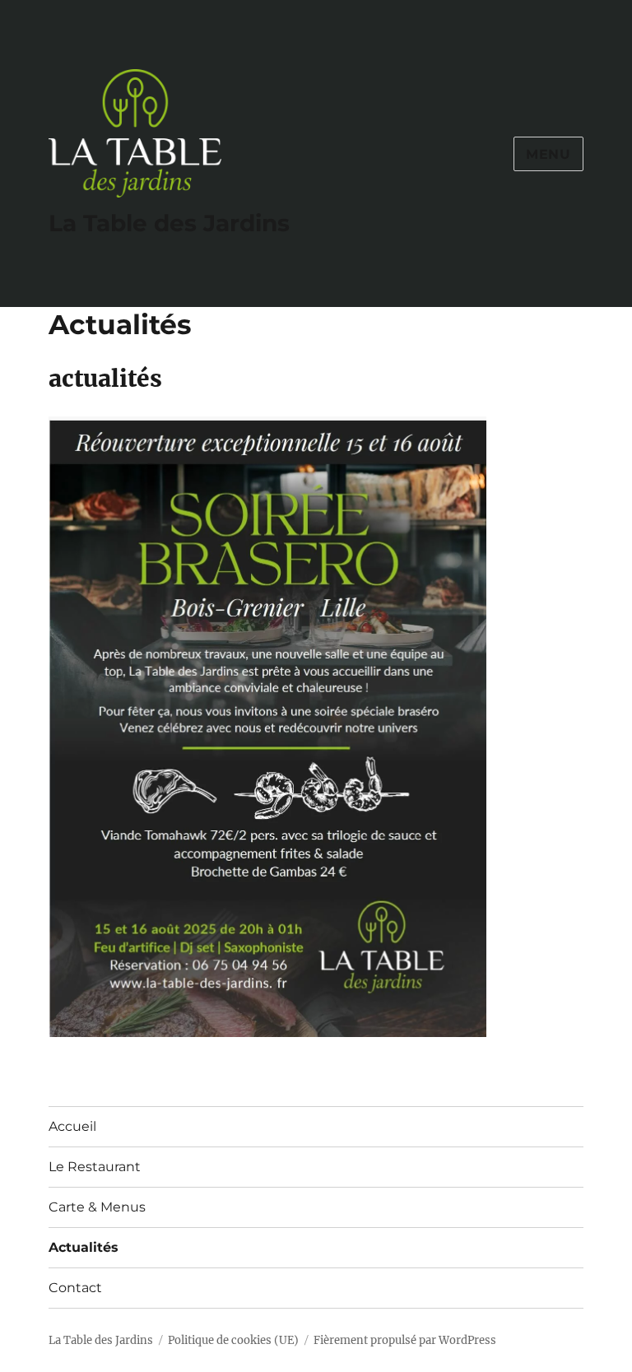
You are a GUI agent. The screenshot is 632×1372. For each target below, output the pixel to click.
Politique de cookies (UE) (233, 1340)
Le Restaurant (95, 1166)
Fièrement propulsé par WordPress (405, 1340)
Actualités (83, 1247)
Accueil (72, 1126)
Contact (75, 1287)
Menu (548, 154)
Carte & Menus (97, 1207)
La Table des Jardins (169, 223)
